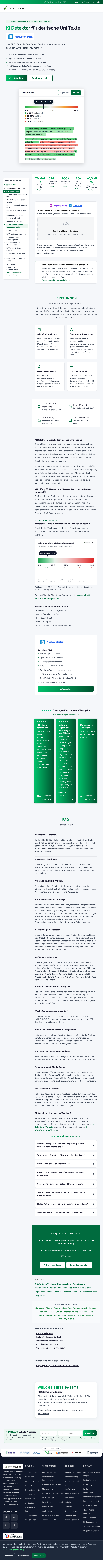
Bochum (71, 974)
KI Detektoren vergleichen (57, 1410)
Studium (9, 1480)
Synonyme (69, 1498)
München (91, 968)
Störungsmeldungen (91, 1526)
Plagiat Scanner (75, 1078)
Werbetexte (47, 1511)
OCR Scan (10, 264)
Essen (55, 974)
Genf (42, 980)
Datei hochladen (53, 1265)
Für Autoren (52, 2)
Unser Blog (87, 1484)
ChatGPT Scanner (46, 938)
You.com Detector (84, 1315)
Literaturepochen (72, 1520)
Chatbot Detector (54, 1308)
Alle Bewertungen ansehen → (66, 715)
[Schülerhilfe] (24, 1453)
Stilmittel (68, 1502)
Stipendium (30, 1494)
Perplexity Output (66, 1319)
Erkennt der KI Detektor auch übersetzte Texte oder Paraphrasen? (60, 1173)
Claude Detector (63, 1312)
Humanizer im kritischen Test (49, 1340)
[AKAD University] (48, 1452)
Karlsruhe (49, 977)
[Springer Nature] (92, 1452)
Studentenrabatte (32, 1490)
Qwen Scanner (54, 1315)
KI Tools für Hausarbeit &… (15, 254)
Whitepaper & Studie (50, 1515)
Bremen (81, 971)
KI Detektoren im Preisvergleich (13, 238)
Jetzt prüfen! (65, 689)
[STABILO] (77, 1453)
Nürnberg (59, 977)
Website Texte (48, 1506)
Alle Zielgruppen (49, 1472)
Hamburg (82, 968)
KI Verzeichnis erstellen (16, 234)
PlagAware (40, 1295)
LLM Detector (77, 944)
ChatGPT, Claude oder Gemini (15, 201)
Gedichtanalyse (71, 1511)
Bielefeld (86, 974)
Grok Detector (68, 1315)
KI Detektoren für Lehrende (59, 1292)
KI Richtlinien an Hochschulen (13, 244)
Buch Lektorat (48, 1498)
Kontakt (75, 2)
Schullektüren (70, 1515)
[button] (51, 125)
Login (97, 2)
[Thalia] (10, 1452)
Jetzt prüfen (17, 78)
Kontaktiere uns (89, 1480)
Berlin (74, 968)
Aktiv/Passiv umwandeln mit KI (16, 196)
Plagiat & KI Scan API (91, 1531)
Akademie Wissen (11, 185)
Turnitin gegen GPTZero (47, 1344)
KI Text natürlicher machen (13, 249)
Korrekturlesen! (85, 1094)
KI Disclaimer (11, 230)
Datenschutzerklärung (87, 1438)
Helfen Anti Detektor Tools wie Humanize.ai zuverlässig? (62, 1204)
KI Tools (28, 1485)
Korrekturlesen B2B (91, 1501)
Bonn (78, 974)
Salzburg (79, 977)
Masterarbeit (47, 1489)
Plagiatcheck (40, 1288)
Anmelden (89, 1433)
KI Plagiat (51, 1288)
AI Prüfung (81, 941)
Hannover (90, 971)
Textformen (49, 1466)
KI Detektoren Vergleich (45, 1284)
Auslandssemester (32, 1503)
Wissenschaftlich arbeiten (14, 188)
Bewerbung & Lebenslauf (52, 1502)
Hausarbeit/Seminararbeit (52, 1493)
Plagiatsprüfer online (50, 1072)
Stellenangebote (90, 1522)
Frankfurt (39, 971)
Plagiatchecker (79, 1284)
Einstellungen (23, 1555)
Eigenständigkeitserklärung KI (16, 206)
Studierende (8, 1475)
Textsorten (69, 1506)
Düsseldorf (54, 971)
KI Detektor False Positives (77, 922)
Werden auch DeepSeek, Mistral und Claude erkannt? (61, 1155)
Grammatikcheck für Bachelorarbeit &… (14, 217)
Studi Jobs (29, 1477)
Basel (93, 977)
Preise (85, 2)
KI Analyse (39, 1308)
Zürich (87, 977)
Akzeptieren (39, 1555)
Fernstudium (30, 1499)
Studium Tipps (31, 1472)
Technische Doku (49, 1520)
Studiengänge (31, 1515)
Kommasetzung (71, 1477)
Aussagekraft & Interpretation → (56, 280)
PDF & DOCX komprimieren (12, 268)
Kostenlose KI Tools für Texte (15, 260)
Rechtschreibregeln (73, 1472)
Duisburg (63, 974)
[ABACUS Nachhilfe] (36, 1452)
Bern (37, 980)
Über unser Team (90, 1505)
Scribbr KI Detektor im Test (85, 1292)
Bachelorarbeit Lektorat (52, 1484)
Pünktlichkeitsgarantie (92, 1497)
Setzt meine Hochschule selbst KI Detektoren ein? (60, 1184)
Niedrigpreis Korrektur (12, 1498)
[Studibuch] (62, 1453)
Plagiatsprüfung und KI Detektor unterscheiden (57, 1365)
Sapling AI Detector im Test (48, 1337)
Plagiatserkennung (67, 1081)
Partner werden (89, 1518)
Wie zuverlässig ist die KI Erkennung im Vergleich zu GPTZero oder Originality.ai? (60, 1145)
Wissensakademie (32, 1481)
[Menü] (98, 8)
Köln (46, 971)
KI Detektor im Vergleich (72, 947)
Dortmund (46, 974)
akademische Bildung (12, 1478)
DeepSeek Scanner (72, 1308)
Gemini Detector (46, 1312)
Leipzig (38, 974)
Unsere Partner (51, 1448)
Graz (72, 977)
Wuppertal (39, 977)
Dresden (73, 971)
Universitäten (30, 1520)
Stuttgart (64, 971)
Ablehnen (9, 1555)
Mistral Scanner (79, 1312)
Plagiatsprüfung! (56, 1075)
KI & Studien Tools (11, 191)
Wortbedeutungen (72, 1493)
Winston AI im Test (44, 1333)
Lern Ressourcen (10, 1495)
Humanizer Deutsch (14, 221)
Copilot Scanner (89, 1308)
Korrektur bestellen (40, 78)
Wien (67, 977)
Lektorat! (49, 1097)
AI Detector (46, 935)
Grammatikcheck (72, 1481)
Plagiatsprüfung (64, 1284)
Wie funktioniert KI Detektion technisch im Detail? (60, 1212)
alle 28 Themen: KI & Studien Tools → (14, 274)
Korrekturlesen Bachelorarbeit (76, 1102)
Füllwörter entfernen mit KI (16, 211)
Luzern (52, 980)
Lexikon (69, 1466)
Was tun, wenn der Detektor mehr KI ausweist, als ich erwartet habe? (61, 1194)
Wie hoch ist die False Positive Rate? (53, 1164)
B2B (64, 2)
